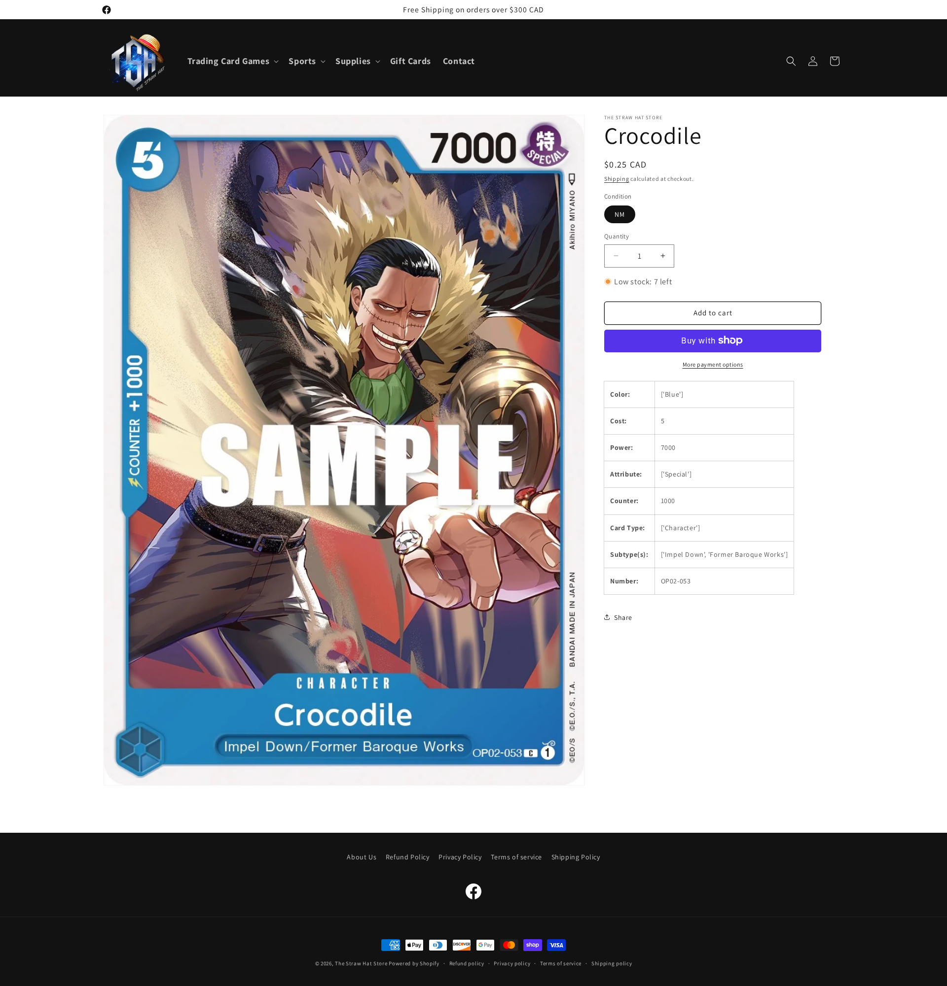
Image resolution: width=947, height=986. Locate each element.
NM (620, 214)
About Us (361, 856)
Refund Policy (408, 856)
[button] (232, 60)
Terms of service (516, 856)
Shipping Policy (575, 856)
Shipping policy (611, 962)
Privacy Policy (459, 856)
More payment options (713, 364)
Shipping (616, 178)
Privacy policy (512, 962)
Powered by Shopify (414, 963)
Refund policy (466, 962)
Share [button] (623, 616)
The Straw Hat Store (361, 963)
